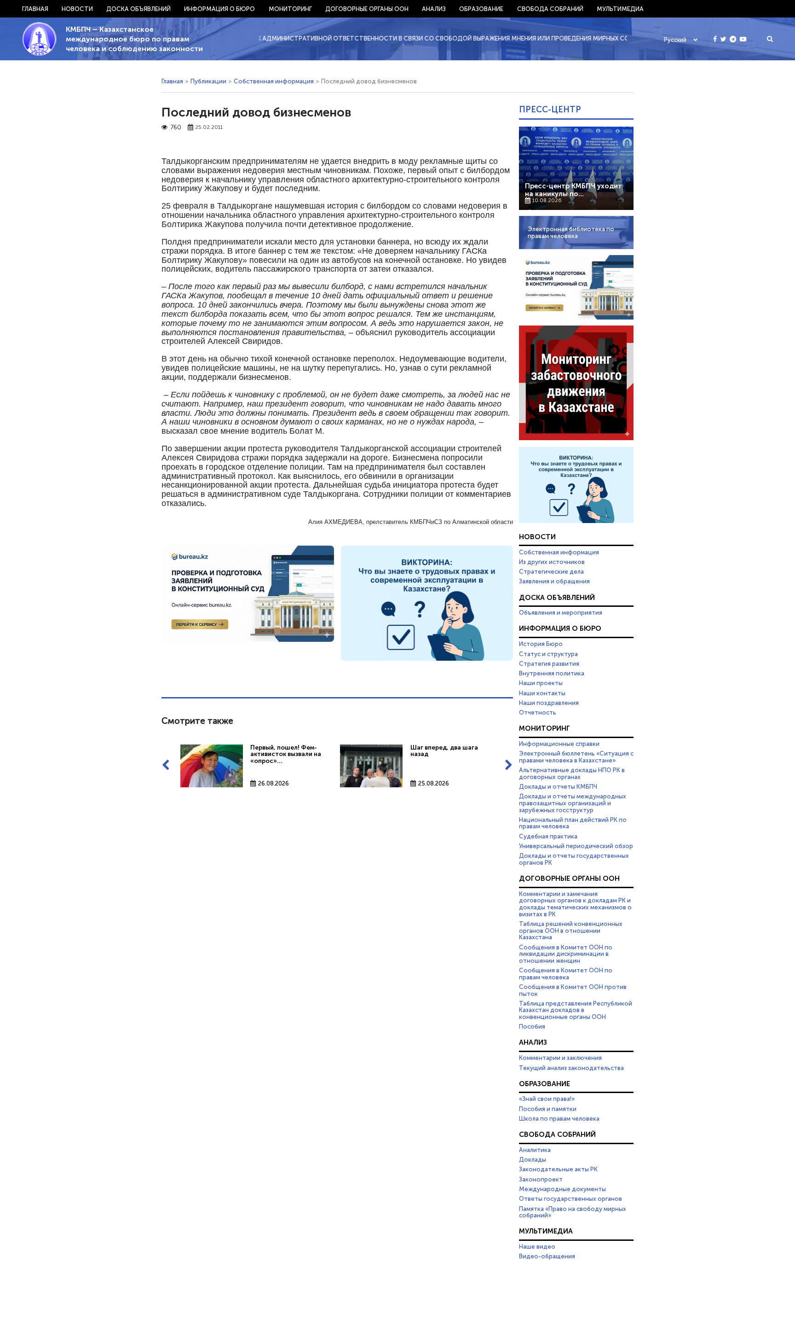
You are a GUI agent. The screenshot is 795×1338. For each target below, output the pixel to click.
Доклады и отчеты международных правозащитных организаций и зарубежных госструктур (572, 802)
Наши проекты (541, 682)
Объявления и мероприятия (560, 612)
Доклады (532, 1159)
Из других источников (552, 561)
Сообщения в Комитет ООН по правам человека (565, 973)
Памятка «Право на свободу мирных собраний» (572, 1212)
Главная (35, 8)
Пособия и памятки (547, 1108)
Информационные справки (559, 743)
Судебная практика (548, 836)
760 (175, 127)
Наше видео (537, 1246)
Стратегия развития (549, 663)
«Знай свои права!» (547, 1098)
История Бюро (541, 643)
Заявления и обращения (554, 581)
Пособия (532, 1026)
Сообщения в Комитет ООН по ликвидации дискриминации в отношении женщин (565, 953)
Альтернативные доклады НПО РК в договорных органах (572, 773)
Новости (77, 8)
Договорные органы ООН (367, 8)
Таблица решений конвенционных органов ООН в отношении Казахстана (570, 930)
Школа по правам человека (559, 1118)
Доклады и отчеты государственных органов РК (574, 859)
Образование (481, 8)
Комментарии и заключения (560, 1057)
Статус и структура (548, 653)
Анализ (434, 8)
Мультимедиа (620, 8)
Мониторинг (290, 8)
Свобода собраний (550, 8)
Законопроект (541, 1179)
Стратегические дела (551, 571)
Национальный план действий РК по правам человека (573, 823)
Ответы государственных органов (570, 1198)
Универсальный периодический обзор (576, 845)
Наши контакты (542, 693)
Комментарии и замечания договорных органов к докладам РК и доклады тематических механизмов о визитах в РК (575, 904)
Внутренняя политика (551, 673)
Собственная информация (274, 81)
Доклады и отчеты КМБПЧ (558, 786)
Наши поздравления (549, 702)
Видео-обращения (547, 1256)
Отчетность (537, 712)
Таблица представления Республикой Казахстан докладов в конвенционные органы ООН (575, 1010)
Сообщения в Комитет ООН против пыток (573, 990)
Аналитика (535, 1149)
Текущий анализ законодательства (571, 1067)
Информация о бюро (219, 8)
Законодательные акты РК (558, 1169)
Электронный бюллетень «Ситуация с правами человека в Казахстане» (576, 757)
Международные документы (562, 1189)
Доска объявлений (138, 8)
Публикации (208, 81)
